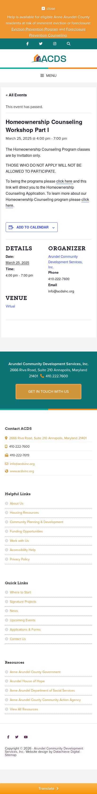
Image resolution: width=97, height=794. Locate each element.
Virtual (10, 306)
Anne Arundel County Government (35, 672)
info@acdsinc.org (22, 464)
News (14, 611)
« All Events (16, 94)
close (51, 8)
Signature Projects (23, 602)
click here (64, 181)
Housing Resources (24, 513)
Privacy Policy (20, 559)
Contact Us (18, 639)
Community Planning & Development (36, 522)
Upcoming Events (23, 620)
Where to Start (20, 592)
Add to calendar (32, 227)
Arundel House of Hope (27, 681)
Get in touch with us (48, 391)
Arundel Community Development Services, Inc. (48, 59)
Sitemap (10, 755)
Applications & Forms (25, 630)
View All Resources (24, 709)
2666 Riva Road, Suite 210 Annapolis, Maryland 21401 (48, 438)
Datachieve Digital (66, 752)
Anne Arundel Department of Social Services (42, 691)
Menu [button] (51, 75)
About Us (17, 504)
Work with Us (19, 541)
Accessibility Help (23, 550)
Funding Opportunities (26, 531)
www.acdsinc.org (22, 471)
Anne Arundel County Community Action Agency (45, 700)
